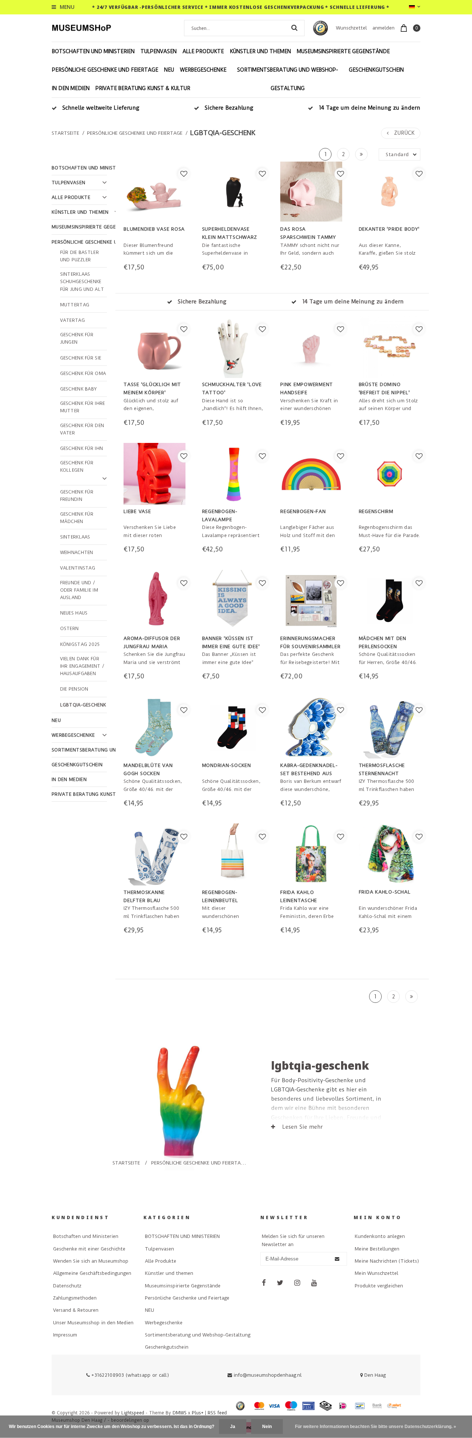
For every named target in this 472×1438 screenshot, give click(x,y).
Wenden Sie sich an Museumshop (90, 1261)
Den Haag (374, 1375)
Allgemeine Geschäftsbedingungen (92, 1273)
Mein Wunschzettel (376, 1273)
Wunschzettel (351, 28)
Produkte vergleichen (379, 1286)
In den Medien (71, 88)
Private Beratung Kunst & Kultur (143, 88)
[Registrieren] (337, 1259)
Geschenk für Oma (83, 373)
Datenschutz (67, 1286)
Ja (232, 1426)
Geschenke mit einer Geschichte (89, 1249)
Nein (267, 1426)
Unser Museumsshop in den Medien (93, 1322)
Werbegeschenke (203, 70)
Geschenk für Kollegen (77, 466)
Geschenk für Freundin (77, 495)
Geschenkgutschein (376, 70)
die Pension (74, 689)
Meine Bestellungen (377, 1249)
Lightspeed (132, 1412)
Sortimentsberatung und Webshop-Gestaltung (287, 79)
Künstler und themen (260, 51)
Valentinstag (78, 568)
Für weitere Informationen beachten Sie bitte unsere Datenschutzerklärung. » (375, 1426)
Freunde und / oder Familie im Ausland (79, 590)
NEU (169, 70)
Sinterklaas (75, 537)
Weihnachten (76, 552)
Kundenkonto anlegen (380, 1236)
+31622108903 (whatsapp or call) (129, 1375)
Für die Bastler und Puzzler (79, 256)
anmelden (383, 28)
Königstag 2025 (80, 644)
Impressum (65, 1335)
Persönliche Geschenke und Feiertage (105, 70)
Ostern (69, 628)
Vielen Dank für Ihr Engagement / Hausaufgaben (82, 666)
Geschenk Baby (78, 389)
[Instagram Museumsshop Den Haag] (297, 1283)
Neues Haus (74, 613)
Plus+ (198, 1412)
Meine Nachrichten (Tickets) (387, 1261)
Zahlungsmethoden (75, 1298)
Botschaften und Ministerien (85, 1236)
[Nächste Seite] (361, 154)
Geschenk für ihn (81, 448)
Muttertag (75, 304)
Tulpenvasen (158, 51)
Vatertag (72, 320)
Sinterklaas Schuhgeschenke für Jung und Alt (82, 282)
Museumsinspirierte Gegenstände (343, 51)
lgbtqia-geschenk (223, 133)
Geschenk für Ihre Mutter (82, 407)
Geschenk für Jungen (77, 338)
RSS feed (217, 1412)
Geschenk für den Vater (82, 429)
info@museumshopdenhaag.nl (267, 1375)
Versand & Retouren (75, 1310)
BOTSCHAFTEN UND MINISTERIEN (93, 51)
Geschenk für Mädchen (77, 518)
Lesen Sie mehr (302, 1127)
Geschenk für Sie (80, 358)
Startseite (65, 133)
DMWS (180, 1412)
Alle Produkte (203, 51)
